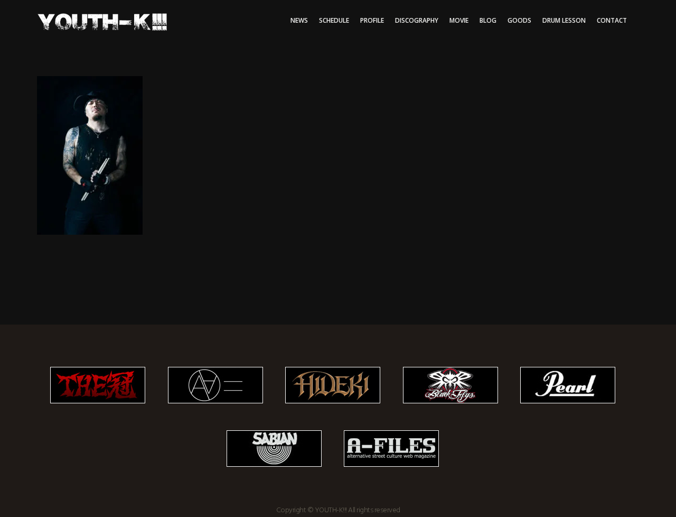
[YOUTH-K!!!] (338, 155)
